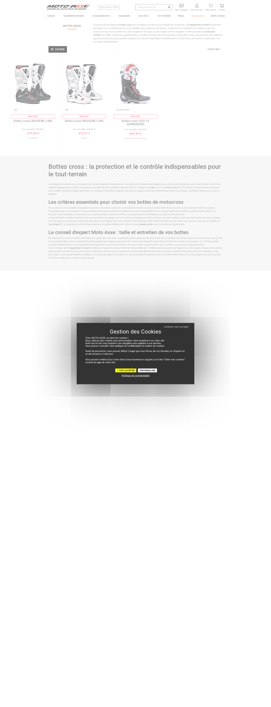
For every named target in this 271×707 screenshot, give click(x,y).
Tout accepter (126, 370)
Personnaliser (147, 370)
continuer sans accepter (176, 326)
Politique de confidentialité (135, 375)
